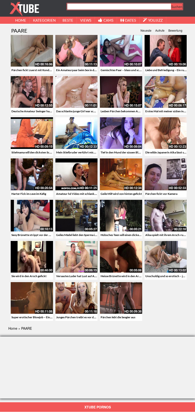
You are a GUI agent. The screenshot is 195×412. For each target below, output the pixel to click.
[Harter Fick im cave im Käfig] (32, 174)
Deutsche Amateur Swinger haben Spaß (36, 111)
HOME (20, 20)
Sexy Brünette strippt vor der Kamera (34, 235)
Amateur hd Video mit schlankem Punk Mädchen (87, 194)
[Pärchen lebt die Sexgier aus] (121, 298)
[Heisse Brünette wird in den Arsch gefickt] (121, 256)
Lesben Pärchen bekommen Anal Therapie (127, 111)
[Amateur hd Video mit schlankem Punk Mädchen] (76, 174)
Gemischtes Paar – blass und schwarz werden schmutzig (136, 70)
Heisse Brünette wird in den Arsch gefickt (126, 276)
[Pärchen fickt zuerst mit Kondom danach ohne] (32, 51)
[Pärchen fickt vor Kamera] (166, 174)
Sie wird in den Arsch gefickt (29, 276)
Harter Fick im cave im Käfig (28, 194)
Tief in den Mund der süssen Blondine (124, 152)
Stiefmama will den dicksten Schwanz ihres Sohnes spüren (47, 152)
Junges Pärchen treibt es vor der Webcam (82, 317)
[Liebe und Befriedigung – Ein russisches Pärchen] (166, 51)
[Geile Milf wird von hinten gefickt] (121, 174)
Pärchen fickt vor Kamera (161, 194)
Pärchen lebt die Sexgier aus (118, 317)
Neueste (146, 30)
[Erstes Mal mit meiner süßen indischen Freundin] (166, 92)
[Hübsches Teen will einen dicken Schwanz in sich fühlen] (121, 215)
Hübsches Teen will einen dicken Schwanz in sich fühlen (135, 235)
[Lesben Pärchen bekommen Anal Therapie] (121, 92)
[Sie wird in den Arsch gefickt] (32, 256)
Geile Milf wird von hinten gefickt (121, 194)
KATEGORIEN (44, 20)
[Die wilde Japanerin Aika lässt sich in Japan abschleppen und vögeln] (166, 133)
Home (12, 328)
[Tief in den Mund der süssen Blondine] (121, 133)
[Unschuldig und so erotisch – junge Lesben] (166, 257)
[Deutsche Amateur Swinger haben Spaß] (32, 92)
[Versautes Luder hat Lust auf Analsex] (76, 256)
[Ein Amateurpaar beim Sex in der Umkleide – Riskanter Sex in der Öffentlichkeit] (76, 51)
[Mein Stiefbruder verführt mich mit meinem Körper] (76, 133)
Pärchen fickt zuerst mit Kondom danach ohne (40, 70)
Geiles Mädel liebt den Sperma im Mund (80, 235)
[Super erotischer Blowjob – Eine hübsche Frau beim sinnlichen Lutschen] (32, 298)
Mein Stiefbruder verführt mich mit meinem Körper (88, 152)
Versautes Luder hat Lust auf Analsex (79, 276)
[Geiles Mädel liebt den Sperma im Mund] (76, 215)
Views (85, 20)
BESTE (68, 20)
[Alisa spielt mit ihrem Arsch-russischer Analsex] (166, 215)
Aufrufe (160, 30)
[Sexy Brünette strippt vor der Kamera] (32, 215)
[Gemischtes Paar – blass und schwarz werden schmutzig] (121, 51)
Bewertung (175, 30)
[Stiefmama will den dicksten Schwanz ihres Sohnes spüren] (32, 133)
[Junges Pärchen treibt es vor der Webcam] (76, 298)
